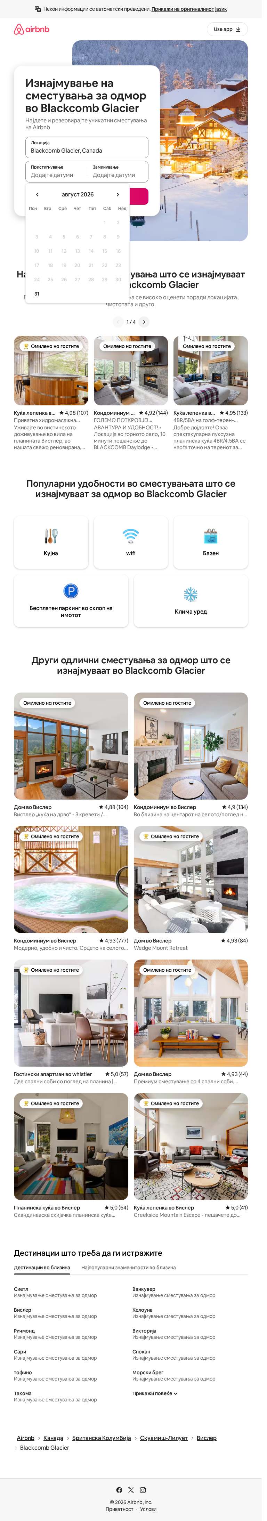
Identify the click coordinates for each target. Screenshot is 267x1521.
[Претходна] (118, 321)
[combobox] (87, 150)
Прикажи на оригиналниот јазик (189, 9)
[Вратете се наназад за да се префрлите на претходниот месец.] (37, 195)
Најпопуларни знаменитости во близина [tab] (128, 1267)
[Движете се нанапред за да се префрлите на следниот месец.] (117, 195)
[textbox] (56, 175)
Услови (148, 1509)
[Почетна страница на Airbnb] (31, 29)
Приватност (120, 1509)
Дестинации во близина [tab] (42, 1267)
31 (36, 294)
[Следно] (143, 321)
